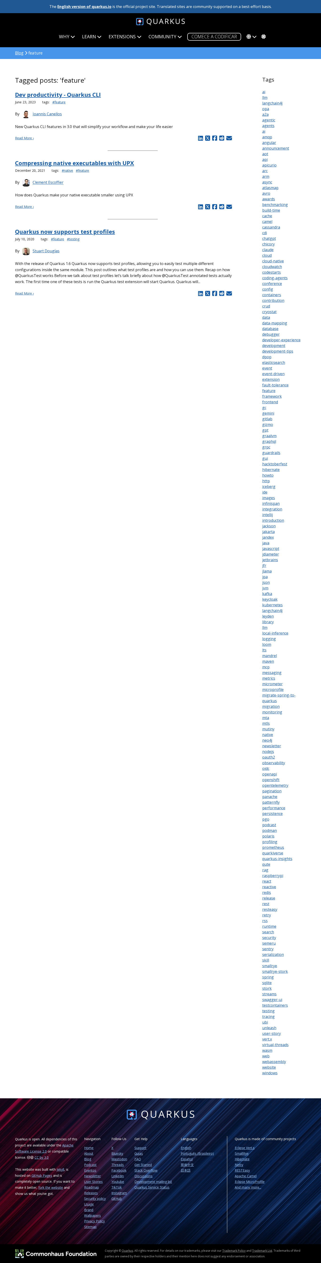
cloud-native (273, 261)
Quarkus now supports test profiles (65, 231)
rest (265, 903)
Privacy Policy (94, 1221)
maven (268, 661)
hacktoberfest (274, 464)
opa (265, 108)
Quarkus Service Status (151, 1187)
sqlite (267, 982)
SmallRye (242, 1153)
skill (265, 960)
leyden (268, 616)
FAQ (137, 1159)
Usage (89, 1204)
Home (89, 1148)
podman (269, 830)
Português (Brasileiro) (197, 1153)
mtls (266, 723)
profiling (269, 841)
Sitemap (90, 1226)
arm (265, 176)
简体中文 (187, 1164)
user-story (271, 1033)
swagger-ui (272, 999)
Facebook (118, 1170)
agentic (268, 120)
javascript (270, 548)
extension (271, 379)
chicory (268, 244)
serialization (273, 954)
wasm (267, 1050)
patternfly (271, 802)
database (270, 328)
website (269, 1067)
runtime (269, 926)
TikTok (116, 1187)
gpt (265, 430)
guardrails (271, 452)
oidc (265, 768)
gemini (268, 413)
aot (265, 153)
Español (187, 1159)
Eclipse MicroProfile (250, 1181)
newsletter (271, 745)
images (268, 497)
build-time (271, 210)
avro (266, 193)
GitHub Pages (41, 1175)
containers (271, 294)
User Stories (93, 1181)
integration (272, 509)
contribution (273, 300)
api (265, 159)
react (266, 881)
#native (67, 170)
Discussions (143, 1176)
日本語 (186, 1170)
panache (269, 796)
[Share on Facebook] (214, 138)
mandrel (269, 655)
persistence (272, 813)
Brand (88, 1210)
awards (268, 199)
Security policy (95, 1198)
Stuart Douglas (46, 250)
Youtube (117, 1181)
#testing (73, 239)
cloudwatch (272, 266)
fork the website (50, 1187)
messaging (272, 672)
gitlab (267, 418)
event (267, 368)
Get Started (143, 1164)
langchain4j (272, 103)
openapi (269, 774)
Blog (19, 53)
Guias (138, 1153)
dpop (266, 356)
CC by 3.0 (42, 1157)
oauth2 (268, 757)
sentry (268, 948)
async (267, 182)
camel (267, 221)
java (265, 543)
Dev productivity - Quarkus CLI (58, 94)
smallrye (269, 965)
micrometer (272, 683)
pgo (265, 819)
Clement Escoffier (48, 182)
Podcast (90, 1164)
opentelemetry (275, 785)
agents (268, 125)
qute (266, 864)
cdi (264, 232)
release (268, 898)
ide (264, 492)
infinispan (271, 503)
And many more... (248, 1187)
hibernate (271, 469)
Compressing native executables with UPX (74, 163)
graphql (269, 441)
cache (267, 215)
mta (265, 717)
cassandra (271, 227)
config (267, 289)
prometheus (273, 847)
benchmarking (275, 204)
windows (270, 1073)
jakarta (268, 531)
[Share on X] (207, 138)
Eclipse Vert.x (244, 1148)
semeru (269, 943)
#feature (59, 102)
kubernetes (272, 605)
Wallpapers (92, 1215)
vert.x (267, 1039)
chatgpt (269, 238)
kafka (267, 593)
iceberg (268, 486)
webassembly (274, 1061)
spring (268, 977)
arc (265, 170)
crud (266, 306)
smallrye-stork (275, 971)
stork (267, 988)
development (273, 345)
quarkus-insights (277, 858)
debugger (271, 334)
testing (268, 1011)
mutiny (268, 729)
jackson (269, 526)
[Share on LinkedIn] (200, 138)
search (268, 932)
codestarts (271, 272)
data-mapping (274, 323)
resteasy (269, 909)
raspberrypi (272, 875)
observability (273, 762)
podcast (269, 824)
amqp (267, 137)
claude (268, 249)
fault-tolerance (275, 385)
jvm (265, 588)
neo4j (267, 740)
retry (266, 915)
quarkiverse (272, 853)
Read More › (24, 138)
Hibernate (242, 1159)
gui (265, 458)
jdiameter (270, 554)
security (269, 937)
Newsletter (92, 1176)
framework (272, 396)
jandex (268, 537)
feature (268, 390)
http (266, 480)
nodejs (268, 751)
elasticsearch (273, 362)
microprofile (273, 689)
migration (271, 706)
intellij (267, 514)
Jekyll (60, 1169)
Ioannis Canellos (47, 114)
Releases (91, 1193)
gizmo (267, 424)
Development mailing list (153, 1181)
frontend (270, 402)
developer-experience (281, 340)
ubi (265, 1022)
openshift (270, 779)
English (186, 1148)
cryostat (269, 311)
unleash (269, 1027)
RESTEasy (242, 1170)
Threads (117, 1164)
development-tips (277, 351)
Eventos (90, 1170)
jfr (264, 565)
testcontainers (275, 1005)
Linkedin (117, 1176)
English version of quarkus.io (84, 6)
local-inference (275, 633)
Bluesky (117, 1153)
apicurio (269, 165)
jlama (267, 571)
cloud (267, 255)
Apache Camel (246, 1176)
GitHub (116, 1198)
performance (273, 808)
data (266, 317)
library (268, 621)
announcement (275, 148)
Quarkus (127, 1251)
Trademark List (262, 1251)
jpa (265, 576)
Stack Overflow (145, 1170)
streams (269, 994)
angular (269, 142)
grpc (266, 447)
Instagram (119, 1193)
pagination (272, 791)
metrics (268, 678)
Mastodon (119, 1159)
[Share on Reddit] (221, 138)
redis (266, 892)
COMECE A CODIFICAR (214, 36)
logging (269, 638)
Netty (239, 1164)
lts (264, 650)
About (88, 1153)
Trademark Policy (234, 1251)
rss (265, 920)
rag (265, 870)
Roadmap (91, 1187)
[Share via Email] (228, 138)
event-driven (273, 373)
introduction (273, 520)
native (267, 734)
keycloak (270, 599)
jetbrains (270, 559)
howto (268, 475)
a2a (265, 114)
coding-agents (275, 278)
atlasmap (270, 187)
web (266, 1056)
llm (264, 97)
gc (264, 407)
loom (266, 644)
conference (272, 283)
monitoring (272, 712)
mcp (266, 667)
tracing (268, 1016)
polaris (268, 836)
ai (263, 91)
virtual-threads (275, 1044)
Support (140, 1148)
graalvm (269, 435)
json (266, 582)
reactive (269, 886)
